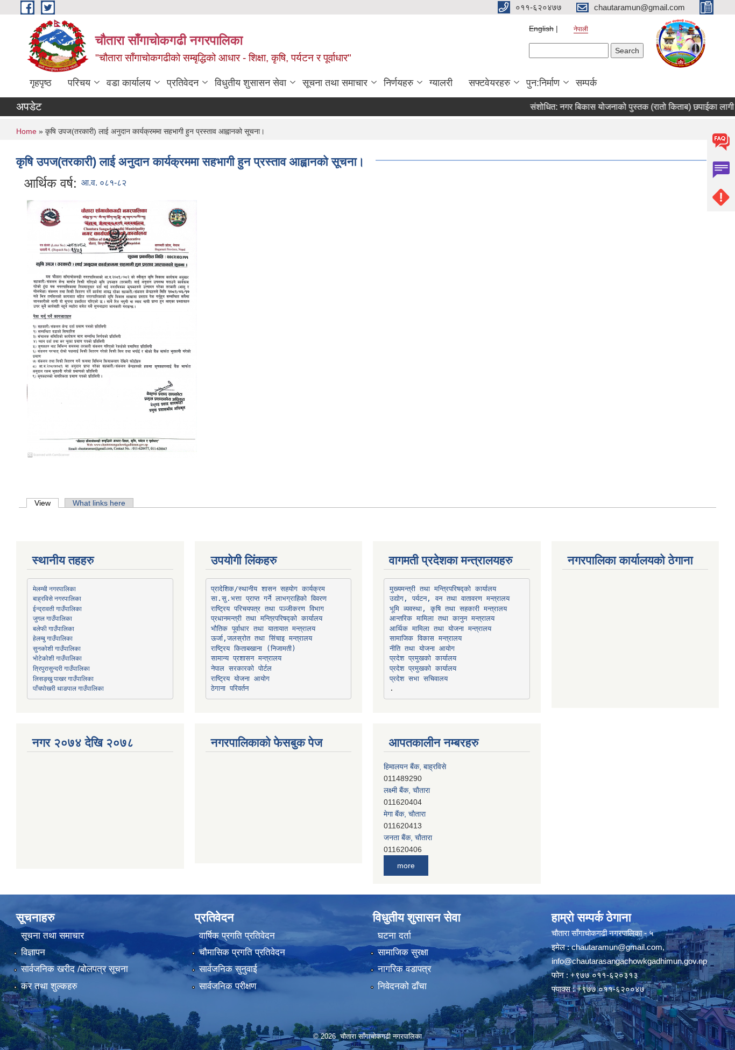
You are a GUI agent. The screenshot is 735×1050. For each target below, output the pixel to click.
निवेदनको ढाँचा (402, 986)
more (406, 865)
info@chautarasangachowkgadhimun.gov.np (629, 961)
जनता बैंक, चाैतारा (408, 814)
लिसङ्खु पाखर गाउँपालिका (63, 678)
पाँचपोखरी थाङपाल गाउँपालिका (68, 688)
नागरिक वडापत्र (404, 969)
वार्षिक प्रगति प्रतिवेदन (237, 936)
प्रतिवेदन (183, 82)
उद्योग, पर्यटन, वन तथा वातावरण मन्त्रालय (450, 598)
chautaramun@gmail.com (616, 947)
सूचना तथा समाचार (334, 82)
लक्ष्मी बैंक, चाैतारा (407, 766)
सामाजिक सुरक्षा (403, 952)
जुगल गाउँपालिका (52, 618)
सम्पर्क (586, 82)
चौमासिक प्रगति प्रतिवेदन (242, 952)
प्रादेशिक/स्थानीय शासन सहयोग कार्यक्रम (268, 589)
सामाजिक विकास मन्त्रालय (426, 638)
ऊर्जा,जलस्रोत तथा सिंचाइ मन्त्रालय (261, 638)
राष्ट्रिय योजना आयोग (240, 679)
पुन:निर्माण (543, 82)
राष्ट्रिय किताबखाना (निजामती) (253, 648)
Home (26, 131)
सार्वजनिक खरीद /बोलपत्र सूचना (74, 969)
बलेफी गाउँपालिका (53, 628)
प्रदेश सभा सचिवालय (419, 679)
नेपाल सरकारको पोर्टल (241, 668)
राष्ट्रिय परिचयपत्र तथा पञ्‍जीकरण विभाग (267, 609)
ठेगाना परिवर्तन (230, 688)
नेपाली (581, 29)
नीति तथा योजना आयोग (422, 648)
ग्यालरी (441, 82)
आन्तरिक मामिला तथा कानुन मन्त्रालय (442, 618)
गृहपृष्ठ (41, 82)
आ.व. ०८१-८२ (103, 182)
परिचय (79, 82)
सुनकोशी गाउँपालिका (57, 648)
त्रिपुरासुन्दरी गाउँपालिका (61, 668)
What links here (99, 503)
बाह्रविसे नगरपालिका (57, 598)
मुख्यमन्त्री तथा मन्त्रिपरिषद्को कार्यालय (443, 589)
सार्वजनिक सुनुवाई (228, 969)
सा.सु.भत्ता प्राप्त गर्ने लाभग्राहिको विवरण (269, 598)
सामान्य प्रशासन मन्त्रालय (246, 658)
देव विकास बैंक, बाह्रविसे (416, 837)
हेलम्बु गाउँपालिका (53, 638)
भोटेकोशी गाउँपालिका (57, 658)
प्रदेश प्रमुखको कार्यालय (423, 658)
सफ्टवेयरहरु (489, 82)
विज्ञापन (33, 952)
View (46, 503)
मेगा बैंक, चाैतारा (405, 790)
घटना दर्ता (394, 936)
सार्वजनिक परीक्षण (227, 986)
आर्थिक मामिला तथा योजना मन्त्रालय (440, 629)
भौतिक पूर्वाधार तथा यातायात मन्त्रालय (263, 629)
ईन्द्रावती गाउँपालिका (57, 608)
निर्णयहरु (398, 82)
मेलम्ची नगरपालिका (54, 588)
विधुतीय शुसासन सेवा (250, 82)
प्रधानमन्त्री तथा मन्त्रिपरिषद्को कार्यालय (266, 618)
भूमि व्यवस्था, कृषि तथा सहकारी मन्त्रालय (448, 609)
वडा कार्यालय (129, 82)
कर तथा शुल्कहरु (49, 986)
